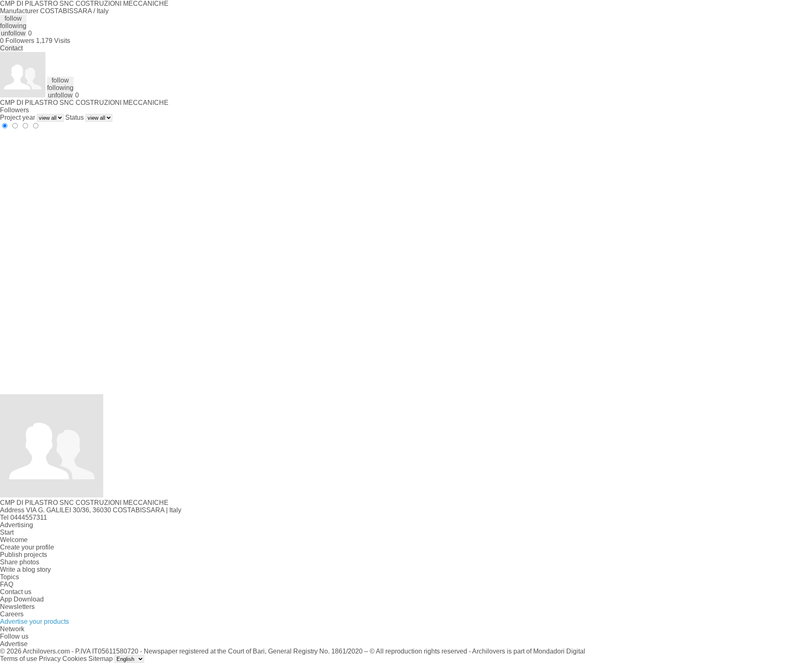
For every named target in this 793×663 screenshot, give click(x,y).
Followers (14, 110)
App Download (22, 599)
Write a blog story (25, 569)
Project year (17, 117)
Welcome (14, 539)
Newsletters (17, 606)
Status (74, 117)
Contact (11, 48)
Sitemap (100, 658)
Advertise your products (34, 621)
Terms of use (18, 658)
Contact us (15, 591)
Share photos (19, 562)
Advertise (14, 643)
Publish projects (23, 554)
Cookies (74, 658)
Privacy (50, 658)
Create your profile (27, 547)
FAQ (6, 584)
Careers (12, 614)
